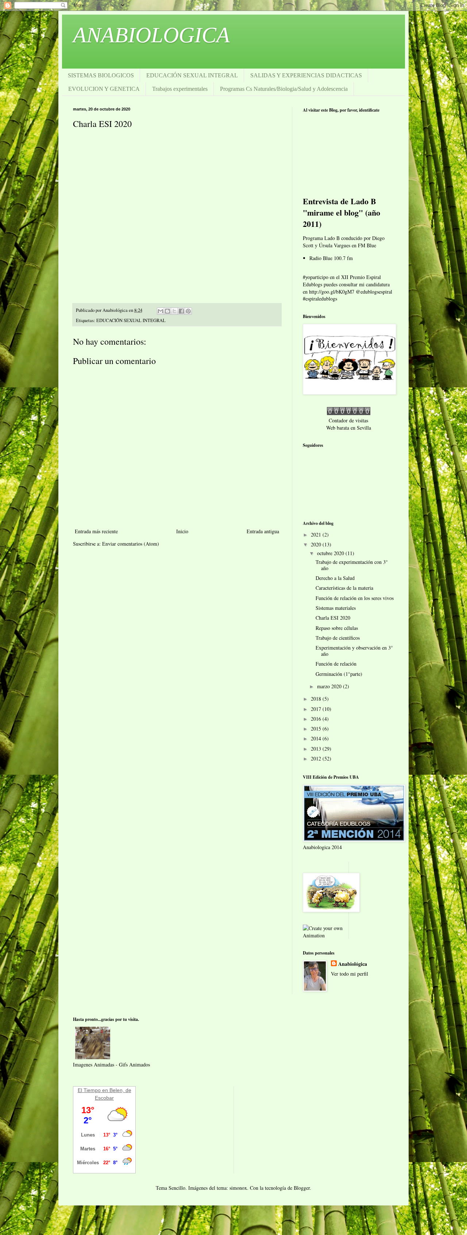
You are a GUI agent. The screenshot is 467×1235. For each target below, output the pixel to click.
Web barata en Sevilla (348, 427)
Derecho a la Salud (335, 577)
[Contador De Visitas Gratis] (348, 413)
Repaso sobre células (337, 627)
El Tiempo (89, 1090)
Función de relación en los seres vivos (355, 598)
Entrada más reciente (96, 531)
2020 (317, 544)
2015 (317, 728)
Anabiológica (352, 964)
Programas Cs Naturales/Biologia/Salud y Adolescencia (284, 89)
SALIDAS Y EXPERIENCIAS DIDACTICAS (306, 75)
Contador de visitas (348, 420)
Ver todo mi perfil (349, 973)
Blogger (302, 1187)
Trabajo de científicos (338, 637)
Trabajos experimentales (180, 89)
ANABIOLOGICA (151, 35)
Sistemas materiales (336, 607)
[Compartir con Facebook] (181, 311)
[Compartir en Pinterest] (188, 311)
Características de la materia (344, 587)
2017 (317, 708)
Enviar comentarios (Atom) (130, 543)
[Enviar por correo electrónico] (160, 311)
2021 (317, 534)
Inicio (182, 531)
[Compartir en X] (174, 311)
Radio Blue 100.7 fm (331, 258)
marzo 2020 (330, 686)
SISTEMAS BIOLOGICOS (101, 75)
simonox (238, 1187)
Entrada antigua (263, 531)
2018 (317, 698)
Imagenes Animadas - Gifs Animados (111, 1064)
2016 (317, 718)
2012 (317, 758)
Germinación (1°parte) (339, 673)
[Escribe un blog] (167, 311)
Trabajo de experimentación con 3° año (352, 565)
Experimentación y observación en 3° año (354, 650)
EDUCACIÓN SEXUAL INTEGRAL (192, 75)
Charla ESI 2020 (333, 617)
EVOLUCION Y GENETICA (104, 89)
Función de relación (336, 663)
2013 (317, 748)
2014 (317, 738)
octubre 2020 (331, 553)
